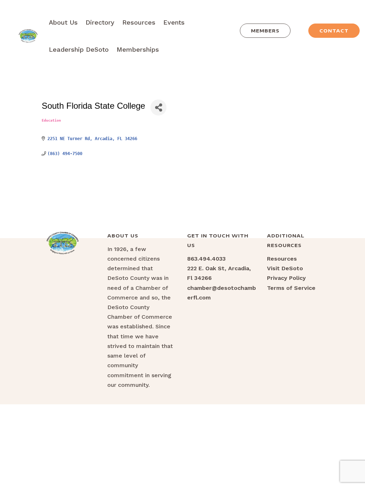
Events (174, 22)
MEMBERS (265, 31)
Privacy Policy (286, 278)
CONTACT (334, 31)
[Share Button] (158, 107)
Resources (138, 22)
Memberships (138, 49)
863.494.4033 (206, 258)
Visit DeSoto (285, 268)
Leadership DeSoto (79, 49)
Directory (100, 22)
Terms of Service (291, 287)
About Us (63, 22)
